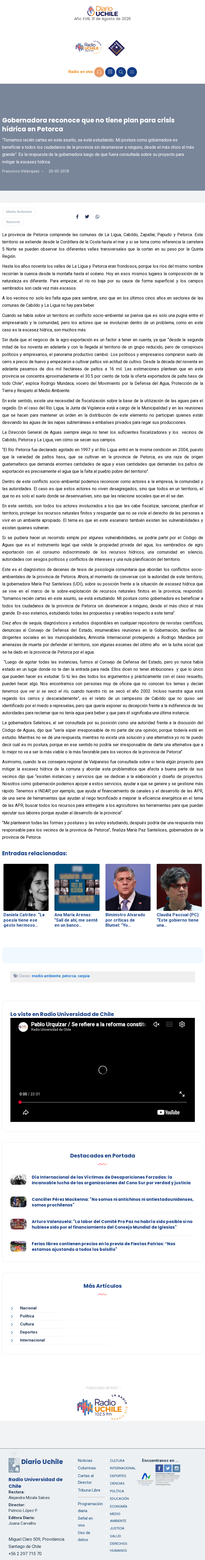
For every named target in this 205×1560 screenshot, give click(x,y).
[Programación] (110, 72)
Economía (118, 1506)
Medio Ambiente (19, 212)
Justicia (117, 1528)
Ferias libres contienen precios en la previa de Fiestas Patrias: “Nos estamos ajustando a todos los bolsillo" (103, 1246)
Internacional (32, 1340)
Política (27, 1316)
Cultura (27, 1324)
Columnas (87, 1468)
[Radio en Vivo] (99, 72)
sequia (84, 976)
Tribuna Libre (89, 1490)
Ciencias (117, 1483)
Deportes (28, 1332)
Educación (119, 1499)
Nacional (13, 222)
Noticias (85, 1460)
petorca (69, 976)
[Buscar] (121, 72)
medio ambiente (46, 976)
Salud (115, 1536)
